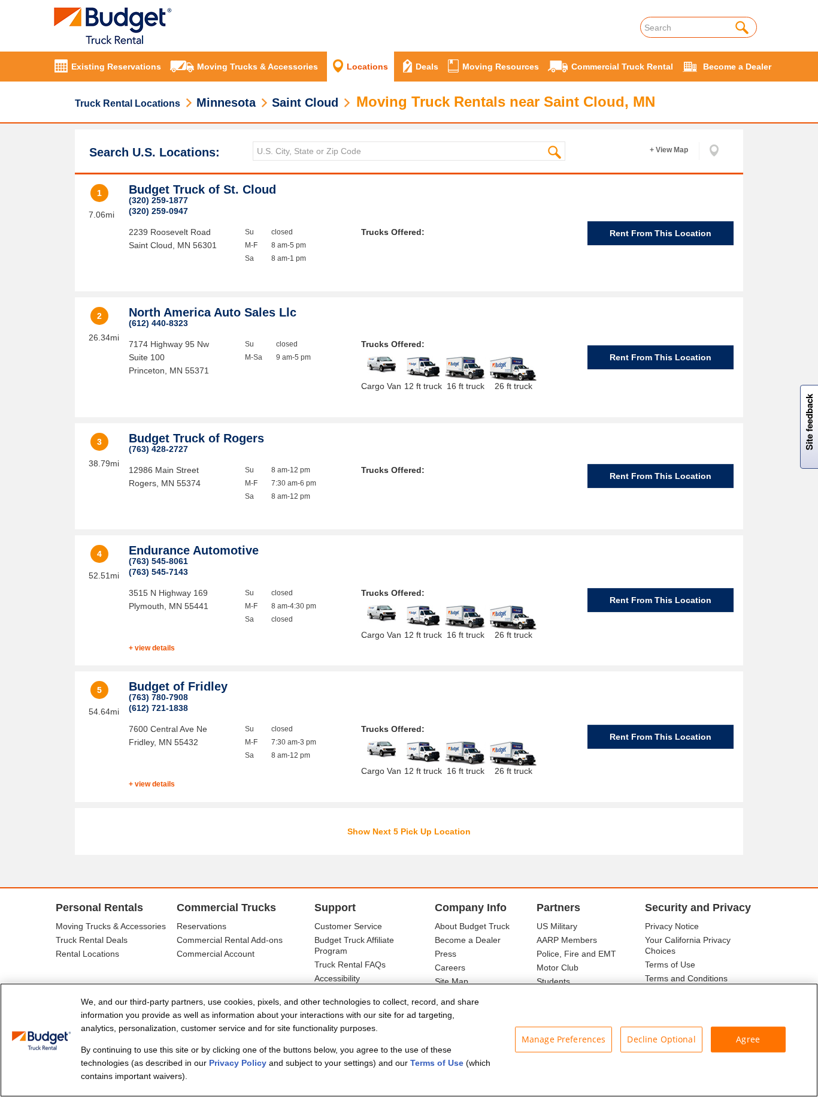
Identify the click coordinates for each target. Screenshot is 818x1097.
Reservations (201, 926)
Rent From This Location (660, 233)
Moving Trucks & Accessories (111, 926)
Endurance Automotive (194, 550)
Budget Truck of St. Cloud (202, 189)
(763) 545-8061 (158, 561)
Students (553, 981)
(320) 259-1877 (158, 200)
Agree (748, 1039)
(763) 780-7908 (158, 697)
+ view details (152, 648)
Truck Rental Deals (92, 940)
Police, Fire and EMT (576, 954)
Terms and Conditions (686, 978)
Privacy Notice (672, 926)
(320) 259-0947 (158, 211)
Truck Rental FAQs (350, 964)
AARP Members (567, 940)
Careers (450, 967)
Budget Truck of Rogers (196, 438)
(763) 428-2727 (158, 449)
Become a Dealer (468, 940)
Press (445, 954)
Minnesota (226, 102)
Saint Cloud (305, 102)
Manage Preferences (564, 1039)
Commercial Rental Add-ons (230, 940)
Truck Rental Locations (127, 103)
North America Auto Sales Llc (212, 312)
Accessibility (337, 978)
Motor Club (557, 967)
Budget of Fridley (178, 686)
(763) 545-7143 (158, 572)
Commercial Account (216, 954)
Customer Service (348, 926)
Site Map (451, 981)
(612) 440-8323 (158, 323)
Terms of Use (670, 964)
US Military (557, 926)
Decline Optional (661, 1039)
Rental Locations (87, 954)
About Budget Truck (472, 926)
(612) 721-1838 (158, 708)
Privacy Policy (237, 1063)
